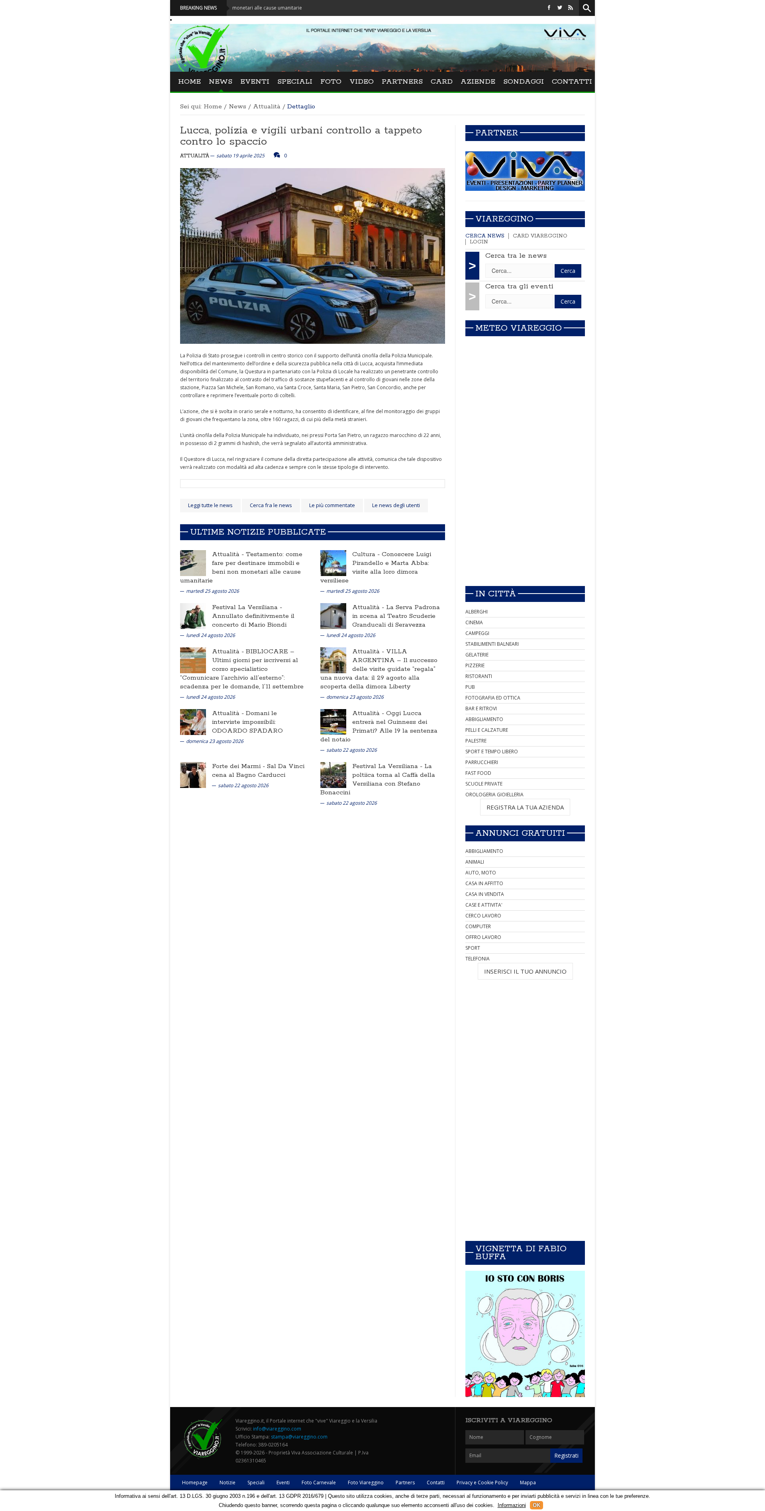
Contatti (572, 82)
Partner (496, 133)
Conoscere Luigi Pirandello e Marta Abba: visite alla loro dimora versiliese (375, 567)
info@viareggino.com (277, 1428)
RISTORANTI (478, 676)
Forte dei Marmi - (239, 766)
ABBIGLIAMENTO (484, 719)
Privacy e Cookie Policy (482, 1482)
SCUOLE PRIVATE (483, 783)
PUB (470, 687)
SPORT (472, 948)
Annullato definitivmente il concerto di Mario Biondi (253, 620)
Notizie (227, 1482)
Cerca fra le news (271, 505)
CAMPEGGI (477, 633)
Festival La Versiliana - (247, 607)
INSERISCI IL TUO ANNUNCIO (525, 971)
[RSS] (570, 7)
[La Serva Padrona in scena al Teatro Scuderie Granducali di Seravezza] (333, 615)
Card (442, 82)
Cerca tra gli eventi (519, 286)
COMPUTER (478, 926)
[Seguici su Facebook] (549, 7)
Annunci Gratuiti (520, 833)
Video (361, 82)
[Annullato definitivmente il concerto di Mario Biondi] (193, 615)
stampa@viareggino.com (299, 1436)
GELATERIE (476, 654)
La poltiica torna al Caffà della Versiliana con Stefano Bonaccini (377, 779)
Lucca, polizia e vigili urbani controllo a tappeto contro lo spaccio (301, 136)
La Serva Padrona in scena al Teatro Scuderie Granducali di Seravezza (396, 616)
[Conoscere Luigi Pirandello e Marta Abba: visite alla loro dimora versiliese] (333, 562)
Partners (402, 82)
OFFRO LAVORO (483, 937)
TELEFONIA (477, 958)
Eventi (254, 82)
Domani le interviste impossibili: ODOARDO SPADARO (247, 722)
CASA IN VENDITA (484, 894)
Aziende (478, 82)
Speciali (294, 82)
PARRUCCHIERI (481, 762)
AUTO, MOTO (480, 872)
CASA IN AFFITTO (484, 883)
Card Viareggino (540, 236)
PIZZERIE (474, 665)
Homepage (195, 1482)
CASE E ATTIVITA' (483, 905)
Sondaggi (523, 82)
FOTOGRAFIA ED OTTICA (492, 697)
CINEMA (474, 622)
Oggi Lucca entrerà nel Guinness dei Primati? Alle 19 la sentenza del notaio (378, 726)
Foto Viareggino (366, 1482)
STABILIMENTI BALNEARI (492, 644)
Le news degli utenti (396, 505)
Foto (330, 82)
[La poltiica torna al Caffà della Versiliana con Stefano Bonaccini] (333, 774)
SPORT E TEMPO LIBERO (491, 751)
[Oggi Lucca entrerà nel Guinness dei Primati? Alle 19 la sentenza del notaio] (333, 721)
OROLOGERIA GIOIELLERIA (494, 794)
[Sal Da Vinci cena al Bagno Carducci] (193, 774)
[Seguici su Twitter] (559, 7)
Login (479, 242)
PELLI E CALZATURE (486, 730)
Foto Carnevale (319, 1482)
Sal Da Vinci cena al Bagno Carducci (258, 770)
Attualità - (229, 554)
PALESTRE (475, 740)
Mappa (528, 1482)
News (220, 82)
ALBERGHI (476, 611)
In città (495, 594)
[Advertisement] (525, 524)
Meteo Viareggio (518, 328)
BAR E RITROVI (481, 708)
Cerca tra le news (516, 255)
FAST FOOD (478, 773)
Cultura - (367, 554)
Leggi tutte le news (210, 505)
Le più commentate (332, 505)
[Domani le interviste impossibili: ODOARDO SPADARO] (193, 721)
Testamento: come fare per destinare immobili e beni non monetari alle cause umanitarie (241, 567)
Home (189, 82)
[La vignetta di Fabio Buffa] (525, 1334)
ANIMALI (474, 861)
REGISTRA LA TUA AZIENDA (525, 807)
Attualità (266, 106)
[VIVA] (525, 170)
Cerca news (484, 236)
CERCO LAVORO (483, 915)
